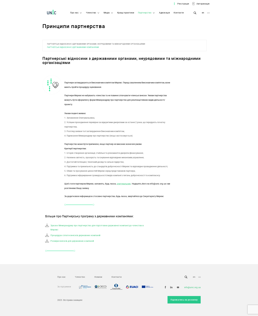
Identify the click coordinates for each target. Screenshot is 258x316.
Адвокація (164, 12)
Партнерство (145, 12)
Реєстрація (183, 3)
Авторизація (203, 3)
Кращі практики (125, 12)
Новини (98, 276)
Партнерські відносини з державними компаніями (73, 47)
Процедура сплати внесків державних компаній (75, 235)
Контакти (179, 12)
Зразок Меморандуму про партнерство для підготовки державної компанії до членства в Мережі (97, 227)
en (203, 12)
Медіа (107, 12)
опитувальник (124, 183)
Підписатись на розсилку (184, 299)
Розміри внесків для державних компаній (72, 240)
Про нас (74, 12)
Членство (91, 12)
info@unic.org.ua (192, 287)
